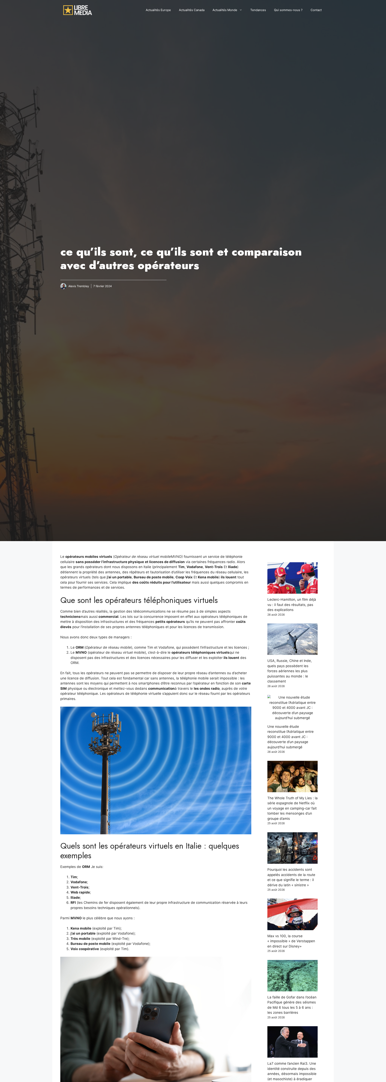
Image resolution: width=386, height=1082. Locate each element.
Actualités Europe (158, 10)
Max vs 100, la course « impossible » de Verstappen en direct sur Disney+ (291, 941)
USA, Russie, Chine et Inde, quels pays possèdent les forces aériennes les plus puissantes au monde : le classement (289, 671)
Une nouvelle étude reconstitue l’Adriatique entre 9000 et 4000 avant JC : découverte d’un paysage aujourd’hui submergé (290, 737)
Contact (316, 10)
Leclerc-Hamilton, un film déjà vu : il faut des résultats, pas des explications (291, 604)
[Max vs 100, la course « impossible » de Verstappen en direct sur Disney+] (292, 927)
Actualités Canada (191, 10)
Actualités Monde (225, 10)
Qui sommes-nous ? (288, 10)
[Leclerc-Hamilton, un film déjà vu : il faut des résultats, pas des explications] (292, 591)
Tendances (258, 10)
